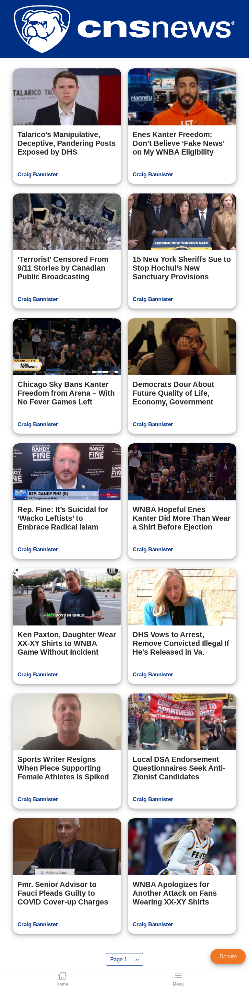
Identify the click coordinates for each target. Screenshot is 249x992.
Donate (228, 956)
